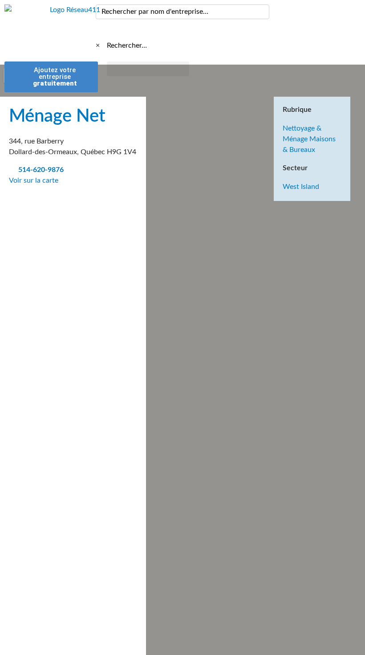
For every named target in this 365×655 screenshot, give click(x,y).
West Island (301, 186)
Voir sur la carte (34, 180)
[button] (148, 68)
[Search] (261, 12)
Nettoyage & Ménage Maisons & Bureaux (309, 139)
